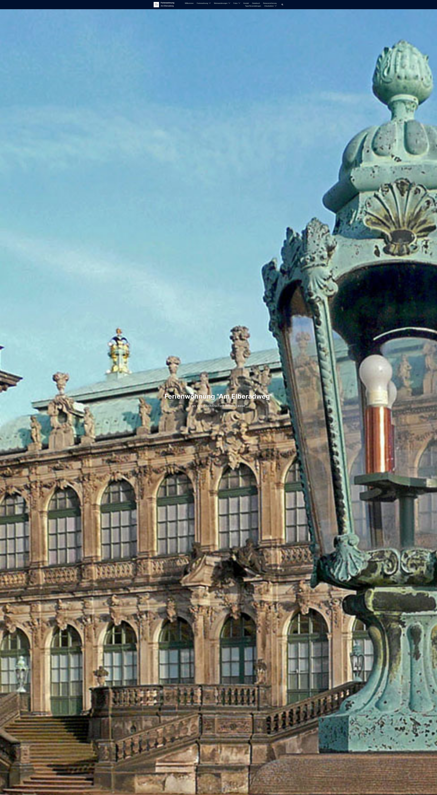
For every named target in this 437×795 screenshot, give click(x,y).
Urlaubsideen (269, 6)
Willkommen (189, 3)
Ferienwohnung (167, 3)
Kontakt (246, 3)
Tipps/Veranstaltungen (253, 6)
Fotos (235, 3)
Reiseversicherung (270, 3)
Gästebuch (256, 3)
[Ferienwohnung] (156, 4)
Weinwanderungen (220, 3)
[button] (282, 4)
